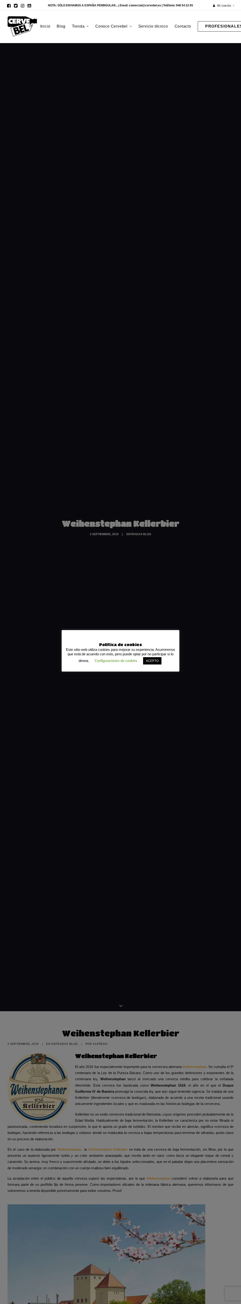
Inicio (45, 26)
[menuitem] (223, 5)
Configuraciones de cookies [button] (116, 661)
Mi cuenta (224, 5)
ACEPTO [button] (152, 661)
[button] (8, 5)
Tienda (78, 26)
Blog (61, 26)
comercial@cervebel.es (145, 5)
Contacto (183, 26)
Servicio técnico (153, 26)
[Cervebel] (22, 26)
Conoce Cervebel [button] (111, 26)
